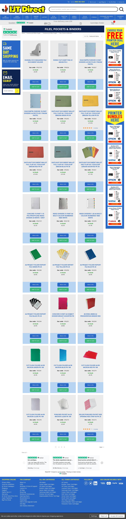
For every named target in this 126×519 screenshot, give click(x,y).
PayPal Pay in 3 (6, 492)
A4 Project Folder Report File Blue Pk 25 (90, 266)
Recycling (23, 492)
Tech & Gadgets (84, 17)
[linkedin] (95, 483)
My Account (93, 2)
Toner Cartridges (16, 17)
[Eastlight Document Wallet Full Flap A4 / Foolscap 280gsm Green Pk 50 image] (63, 101)
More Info (35, 82)
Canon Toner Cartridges (69, 492)
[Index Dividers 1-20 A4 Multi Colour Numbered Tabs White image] (90, 203)
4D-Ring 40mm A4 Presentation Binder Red (90, 315)
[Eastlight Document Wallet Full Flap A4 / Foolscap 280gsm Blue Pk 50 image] (63, 152)
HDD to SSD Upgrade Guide (28, 502)
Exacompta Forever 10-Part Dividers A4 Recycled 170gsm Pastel (35, 113)
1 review (95, 128)
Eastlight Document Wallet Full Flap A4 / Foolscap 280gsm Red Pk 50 (35, 164)
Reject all (104, 516)
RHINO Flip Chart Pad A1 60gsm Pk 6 (63, 61)
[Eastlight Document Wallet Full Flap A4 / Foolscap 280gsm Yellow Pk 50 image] (90, 101)
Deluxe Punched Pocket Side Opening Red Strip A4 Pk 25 (90, 415)
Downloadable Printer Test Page (49, 496)
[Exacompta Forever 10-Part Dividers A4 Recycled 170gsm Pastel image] (35, 101)
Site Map (22, 504)
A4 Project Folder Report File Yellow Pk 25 (63, 266)
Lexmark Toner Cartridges (70, 488)
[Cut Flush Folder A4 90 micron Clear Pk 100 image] (35, 404)
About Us (23, 482)
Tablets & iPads (64, 17)
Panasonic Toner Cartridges (70, 504)
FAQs (21, 484)
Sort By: (86, 36)
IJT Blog (22, 490)
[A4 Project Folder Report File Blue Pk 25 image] (90, 254)
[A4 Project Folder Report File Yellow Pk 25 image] (63, 254)
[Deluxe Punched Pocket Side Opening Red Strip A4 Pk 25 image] (90, 404)
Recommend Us (25, 498)
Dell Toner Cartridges (68, 494)
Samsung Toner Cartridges (70, 490)
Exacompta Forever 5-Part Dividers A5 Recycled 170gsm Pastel (90, 62)
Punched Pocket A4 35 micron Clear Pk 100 (63, 415)
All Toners (65, 482)
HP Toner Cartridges (68, 486)
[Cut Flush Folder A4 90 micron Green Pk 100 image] (35, 355)
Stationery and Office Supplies (106, 17)
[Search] (121, 9)
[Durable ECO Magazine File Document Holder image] (35, 49)
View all (24, 452)
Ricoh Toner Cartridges (69, 498)
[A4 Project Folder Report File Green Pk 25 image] (35, 254)
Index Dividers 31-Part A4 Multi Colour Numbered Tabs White (63, 216)
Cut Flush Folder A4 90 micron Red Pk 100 (90, 366)
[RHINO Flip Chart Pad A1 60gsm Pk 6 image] (63, 49)
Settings (94, 516)
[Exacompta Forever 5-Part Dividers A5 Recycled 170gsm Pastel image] (90, 49)
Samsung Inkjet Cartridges (47, 492)
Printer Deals (36, 17)
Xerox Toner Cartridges (69, 496)
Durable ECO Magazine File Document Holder (35, 61)
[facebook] (86, 483)
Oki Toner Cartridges (68, 500)
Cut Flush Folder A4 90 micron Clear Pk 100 (35, 415)
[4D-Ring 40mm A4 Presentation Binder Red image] (90, 303)
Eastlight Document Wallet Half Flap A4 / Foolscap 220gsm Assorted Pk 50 (90, 164)
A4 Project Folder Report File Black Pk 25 (35, 315)
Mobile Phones (74, 17)
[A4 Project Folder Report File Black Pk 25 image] (35, 303)
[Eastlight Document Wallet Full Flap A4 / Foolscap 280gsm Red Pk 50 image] (35, 152)
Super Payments (7, 498)
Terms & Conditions (8, 484)
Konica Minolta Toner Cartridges (72, 502)
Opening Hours (24, 496)
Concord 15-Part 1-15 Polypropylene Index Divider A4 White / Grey (35, 216)
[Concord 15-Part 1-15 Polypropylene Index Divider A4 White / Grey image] (35, 203)
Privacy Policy (6, 482)
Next (101, 447)
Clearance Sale (120, 17)
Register (104, 2)
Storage (94, 17)
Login (100, 2)
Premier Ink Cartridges (46, 494)
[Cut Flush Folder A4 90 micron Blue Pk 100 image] (63, 355)
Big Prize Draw (6, 500)
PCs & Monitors (54, 17)
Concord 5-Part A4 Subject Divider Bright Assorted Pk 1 (63, 316)
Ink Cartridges (5, 17)
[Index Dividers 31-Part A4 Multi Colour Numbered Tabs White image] (63, 203)
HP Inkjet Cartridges (45, 486)
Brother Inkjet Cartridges (47, 488)
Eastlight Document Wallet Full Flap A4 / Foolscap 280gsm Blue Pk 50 (63, 164)
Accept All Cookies (117, 516)
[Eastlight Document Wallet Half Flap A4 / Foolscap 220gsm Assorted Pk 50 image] (90, 152)
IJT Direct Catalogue (8, 486)
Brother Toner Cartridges (69, 484)
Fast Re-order (112, 2)
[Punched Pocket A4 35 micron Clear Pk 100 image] (63, 404)
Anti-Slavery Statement (27, 506)
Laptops (44, 17)
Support (4, 490)
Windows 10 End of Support (28, 486)
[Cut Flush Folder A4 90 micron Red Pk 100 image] (90, 355)
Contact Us (121, 2)
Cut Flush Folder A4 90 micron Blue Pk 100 (63, 366)
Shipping (5, 488)
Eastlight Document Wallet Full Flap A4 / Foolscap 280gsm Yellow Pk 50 (90, 113)
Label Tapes (27, 17)
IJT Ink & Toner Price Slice (10, 496)
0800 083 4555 (78, 2)
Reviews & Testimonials (27, 494)
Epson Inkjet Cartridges (46, 490)
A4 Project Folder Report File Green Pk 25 (35, 266)
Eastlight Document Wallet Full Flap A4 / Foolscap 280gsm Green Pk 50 (63, 113)
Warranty (5, 494)
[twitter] (91, 483)
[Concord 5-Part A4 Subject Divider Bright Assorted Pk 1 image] (63, 303)
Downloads (23, 500)
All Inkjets (42, 482)
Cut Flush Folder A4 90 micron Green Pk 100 (35, 366)
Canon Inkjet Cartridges (46, 484)
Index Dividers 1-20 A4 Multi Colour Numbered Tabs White (90, 216)
